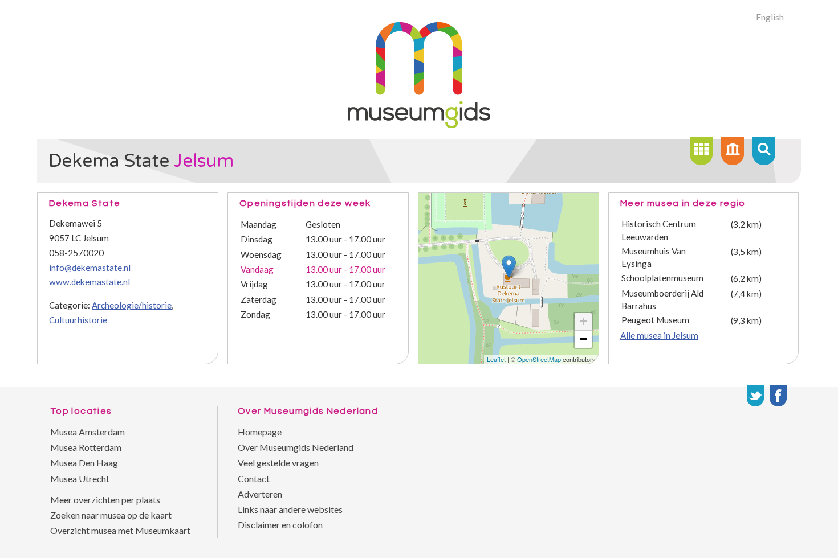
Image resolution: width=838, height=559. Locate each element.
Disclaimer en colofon (280, 524)
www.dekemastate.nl (89, 282)
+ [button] (583, 321)
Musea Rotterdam (85, 447)
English (770, 16)
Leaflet (496, 359)
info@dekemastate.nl (90, 267)
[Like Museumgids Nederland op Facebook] (778, 395)
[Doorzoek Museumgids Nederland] (763, 151)
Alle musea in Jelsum (659, 335)
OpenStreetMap (539, 359)
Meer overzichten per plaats (105, 499)
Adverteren (260, 493)
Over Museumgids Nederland (295, 447)
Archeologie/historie (132, 305)
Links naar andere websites (290, 509)
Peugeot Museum (655, 320)
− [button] (583, 339)
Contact (254, 478)
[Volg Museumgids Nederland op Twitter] (755, 395)
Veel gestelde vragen (278, 462)
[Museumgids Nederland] (419, 124)
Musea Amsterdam (87, 431)
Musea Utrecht (79, 478)
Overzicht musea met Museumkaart (120, 530)
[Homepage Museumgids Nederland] (732, 151)
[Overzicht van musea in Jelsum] (701, 151)
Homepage (260, 431)
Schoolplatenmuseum (662, 278)
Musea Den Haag (84, 462)
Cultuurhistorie (78, 320)
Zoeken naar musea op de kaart (111, 514)
